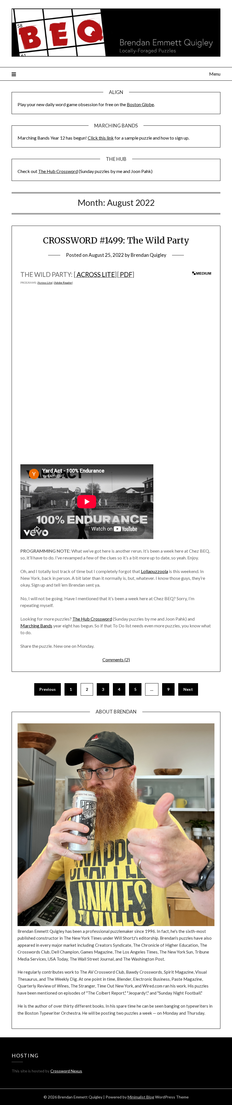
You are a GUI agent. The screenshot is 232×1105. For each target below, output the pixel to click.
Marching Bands (36, 625)
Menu (214, 73)
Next (188, 689)
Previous (47, 689)
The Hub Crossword (58, 171)
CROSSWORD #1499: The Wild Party (116, 240)
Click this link (101, 137)
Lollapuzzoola (154, 571)
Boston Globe (140, 104)
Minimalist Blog (141, 1097)
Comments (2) (116, 659)
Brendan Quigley (148, 255)
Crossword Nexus (66, 1070)
